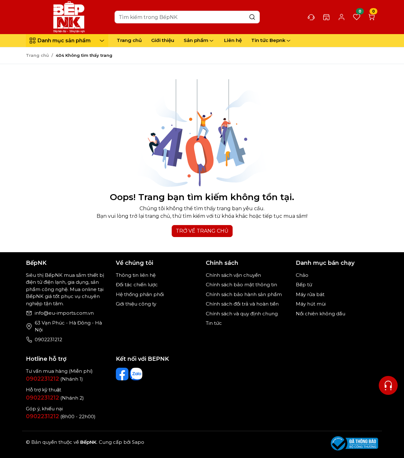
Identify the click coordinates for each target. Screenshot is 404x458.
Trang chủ (129, 40)
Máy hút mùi (311, 304)
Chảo (302, 275)
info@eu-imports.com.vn (64, 313)
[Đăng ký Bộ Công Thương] (354, 443)
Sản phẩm (196, 40)
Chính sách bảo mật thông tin (241, 285)
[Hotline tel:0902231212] (311, 17)
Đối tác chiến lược (137, 285)
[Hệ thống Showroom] (326, 17)
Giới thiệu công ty (136, 304)
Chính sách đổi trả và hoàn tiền (242, 304)
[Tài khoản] (341, 17)
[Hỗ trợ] (388, 385)
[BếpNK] (69, 17)
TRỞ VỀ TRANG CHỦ (202, 231)
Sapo (137, 442)
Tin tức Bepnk (268, 40)
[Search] (252, 17)
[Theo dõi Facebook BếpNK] (122, 374)
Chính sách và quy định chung (242, 314)
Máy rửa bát (310, 294)
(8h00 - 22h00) (61, 416)
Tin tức (214, 323)
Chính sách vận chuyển (233, 275)
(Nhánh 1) (54, 379)
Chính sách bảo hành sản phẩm (244, 294)
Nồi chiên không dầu (320, 314)
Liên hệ (233, 40)
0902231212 (48, 339)
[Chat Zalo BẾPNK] (136, 374)
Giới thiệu (162, 40)
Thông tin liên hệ (136, 275)
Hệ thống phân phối (140, 294)
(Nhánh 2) (55, 398)
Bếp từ (304, 285)
